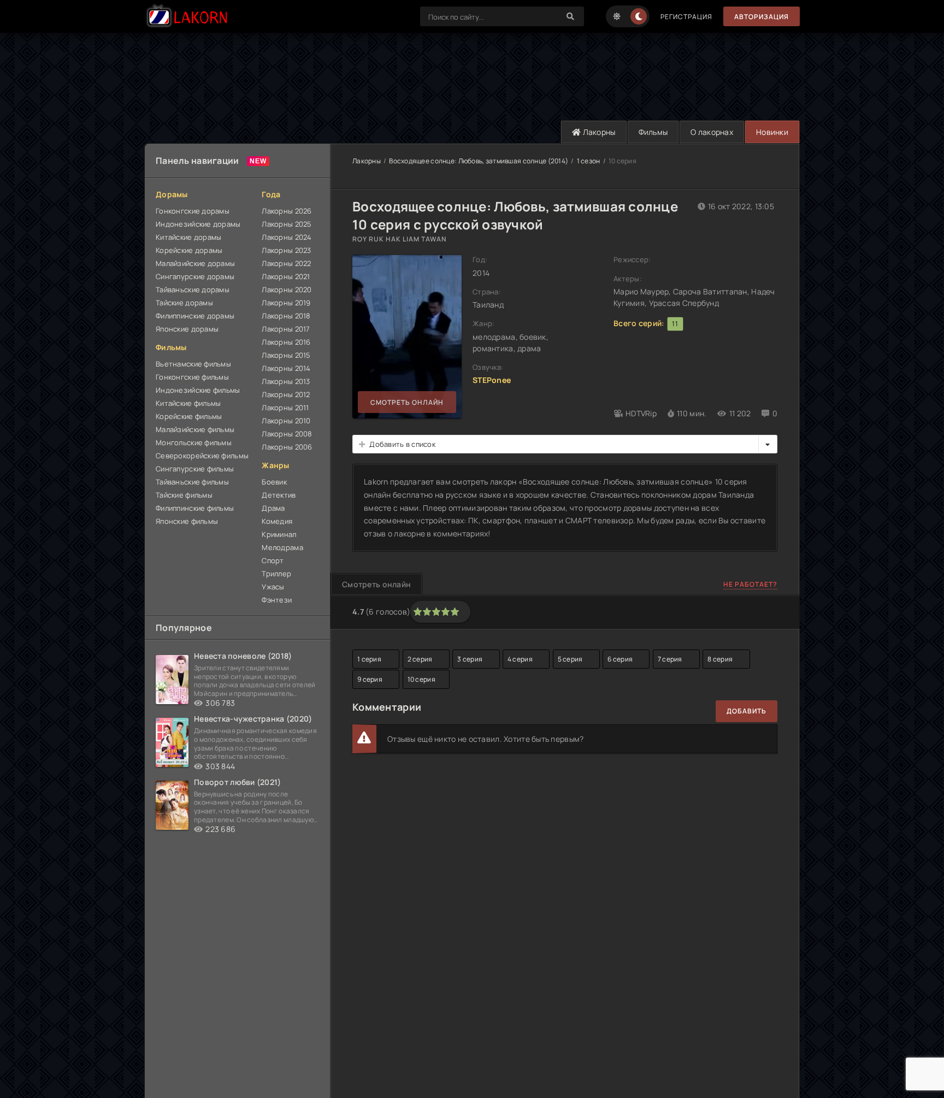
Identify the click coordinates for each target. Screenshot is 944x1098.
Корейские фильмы (189, 416)
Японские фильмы (187, 521)
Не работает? (750, 584)
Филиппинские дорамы (195, 316)
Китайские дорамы (188, 237)
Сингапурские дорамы (195, 276)
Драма (273, 508)
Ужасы (273, 587)
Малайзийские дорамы (195, 263)
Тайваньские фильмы (192, 482)
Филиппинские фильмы (195, 508)
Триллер (276, 573)
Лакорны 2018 (286, 316)
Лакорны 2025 (286, 224)
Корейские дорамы (189, 250)
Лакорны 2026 (286, 211)
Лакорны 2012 (286, 394)
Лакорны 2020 (286, 289)
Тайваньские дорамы (192, 289)
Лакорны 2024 (286, 237)
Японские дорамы (187, 329)
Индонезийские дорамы (198, 224)
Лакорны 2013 (286, 381)
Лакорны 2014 (286, 368)
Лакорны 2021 (286, 276)
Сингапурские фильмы (195, 469)
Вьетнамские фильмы (193, 364)
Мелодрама (282, 547)
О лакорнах (712, 132)
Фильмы (653, 132)
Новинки (772, 132)
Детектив (279, 495)
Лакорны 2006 (287, 447)
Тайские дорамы (184, 303)
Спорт (273, 560)
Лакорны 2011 (285, 407)
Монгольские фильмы (194, 442)
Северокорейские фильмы (202, 456)
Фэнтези (277, 600)
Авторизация (761, 16)
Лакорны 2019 (286, 303)
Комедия (277, 521)
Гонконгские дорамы (192, 211)
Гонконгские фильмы (192, 377)
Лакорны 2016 (286, 342)
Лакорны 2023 (286, 250)
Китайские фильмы (188, 403)
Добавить (746, 711)
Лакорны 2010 (286, 421)
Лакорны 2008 (287, 434)
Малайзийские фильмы (195, 429)
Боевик (274, 482)
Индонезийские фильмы (198, 390)
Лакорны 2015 (286, 355)
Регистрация (686, 16)
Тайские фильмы (184, 495)
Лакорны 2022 (286, 263)
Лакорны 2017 (286, 329)
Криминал (279, 534)
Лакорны (598, 132)
